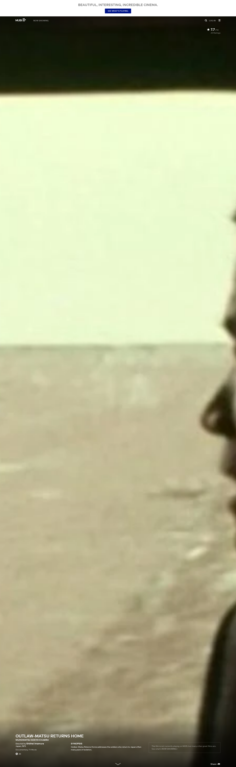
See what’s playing (118, 11)
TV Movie (33, 749)
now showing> (170, 749)
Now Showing (41, 20)
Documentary (22, 749)
